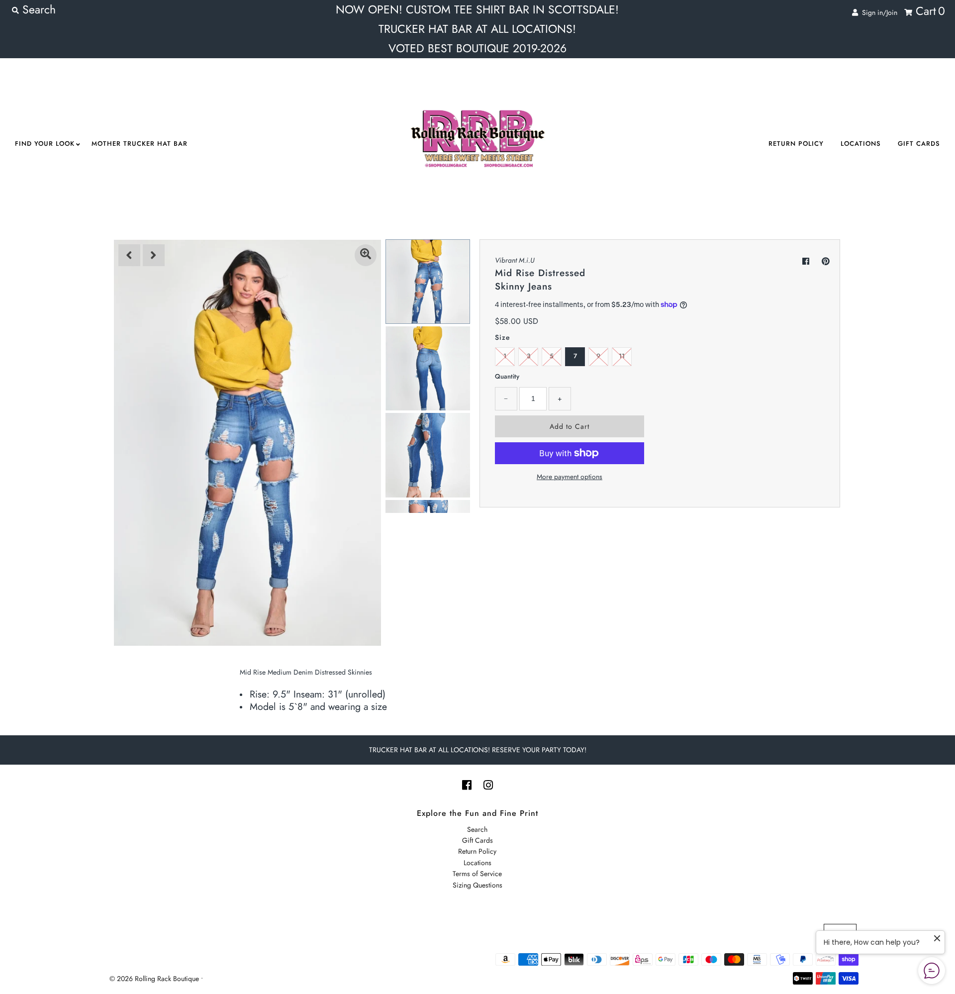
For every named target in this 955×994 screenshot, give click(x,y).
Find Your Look (45, 143)
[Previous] (129, 255)
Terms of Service (477, 874)
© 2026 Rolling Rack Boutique (155, 979)
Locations (861, 143)
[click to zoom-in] (366, 255)
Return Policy (796, 143)
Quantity (507, 376)
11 (622, 356)
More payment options (569, 477)
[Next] (154, 255)
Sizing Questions (477, 885)
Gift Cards (919, 143)
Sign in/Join (877, 12)
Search (477, 829)
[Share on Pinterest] (826, 261)
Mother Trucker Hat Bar (140, 143)
